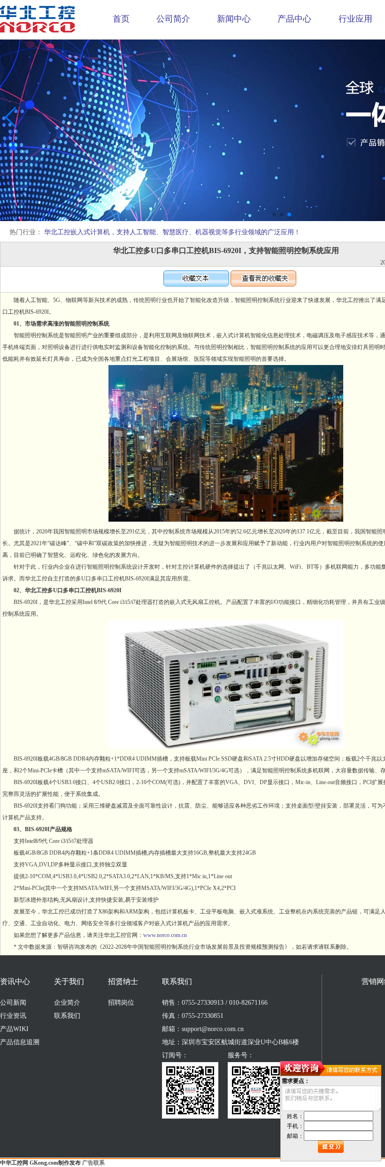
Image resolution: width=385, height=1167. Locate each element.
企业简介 (67, 1002)
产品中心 (294, 19)
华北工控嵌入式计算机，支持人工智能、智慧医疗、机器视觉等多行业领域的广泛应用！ (172, 232)
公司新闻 (13, 1002)
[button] (274, 214)
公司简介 (173, 19)
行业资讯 (13, 1015)
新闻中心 (234, 19)
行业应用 (355, 19)
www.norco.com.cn (165, 935)
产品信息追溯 (19, 1042)
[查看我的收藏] (263, 284)
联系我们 (67, 1015)
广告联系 (93, 1162)
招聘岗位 (121, 1002)
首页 (121, 19)
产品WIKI (14, 1028)
